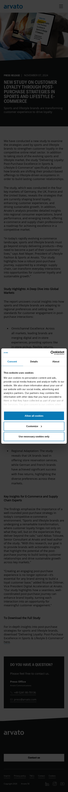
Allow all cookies (34, 415)
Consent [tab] (12, 361)
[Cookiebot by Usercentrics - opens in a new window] (50, 353)
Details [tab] (34, 361)
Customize (32, 426)
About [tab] (55, 361)
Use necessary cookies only (34, 436)
